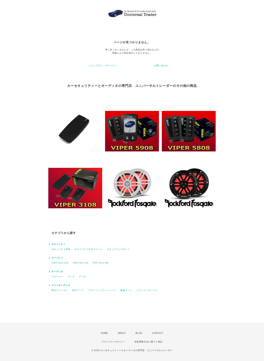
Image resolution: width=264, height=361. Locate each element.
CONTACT (157, 333)
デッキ (82, 276)
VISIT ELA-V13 (60, 263)
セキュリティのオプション (89, 249)
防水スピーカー (60, 290)
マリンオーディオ (61, 285)
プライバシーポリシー (113, 341)
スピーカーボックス (147, 290)
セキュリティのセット (118, 249)
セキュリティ (59, 244)
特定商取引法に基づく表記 (149, 341)
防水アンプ (78, 290)
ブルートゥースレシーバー (102, 290)
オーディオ (57, 271)
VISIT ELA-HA (100, 263)
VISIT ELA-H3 (80, 263)
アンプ (71, 276)
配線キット (126, 290)
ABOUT (122, 333)
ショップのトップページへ (103, 65)
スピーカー (57, 276)
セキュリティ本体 (61, 249)
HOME (104, 333)
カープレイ (57, 258)
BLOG (139, 333)
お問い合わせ (161, 65)
